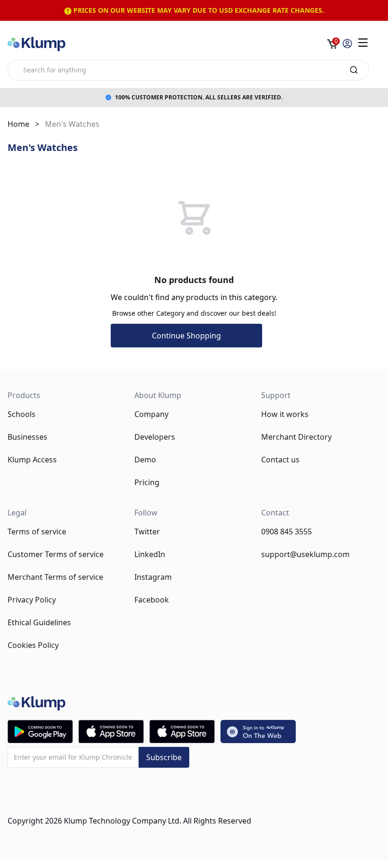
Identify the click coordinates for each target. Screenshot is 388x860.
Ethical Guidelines (39, 622)
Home (18, 124)
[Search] (354, 70)
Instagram (153, 577)
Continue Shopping (186, 335)
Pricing (146, 482)
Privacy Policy (32, 599)
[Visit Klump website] (258, 731)
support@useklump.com (305, 554)
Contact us (280, 459)
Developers (154, 437)
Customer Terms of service (56, 554)
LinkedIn (149, 554)
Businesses (27, 437)
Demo (145, 459)
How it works (285, 414)
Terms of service (37, 531)
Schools (21, 414)
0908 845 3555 (286, 531)
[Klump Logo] (36, 44)
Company (151, 414)
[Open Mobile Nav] (363, 42)
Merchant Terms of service (55, 577)
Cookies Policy (33, 645)
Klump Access (32, 459)
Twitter (147, 531)
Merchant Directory (296, 437)
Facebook (151, 599)
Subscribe (164, 757)
